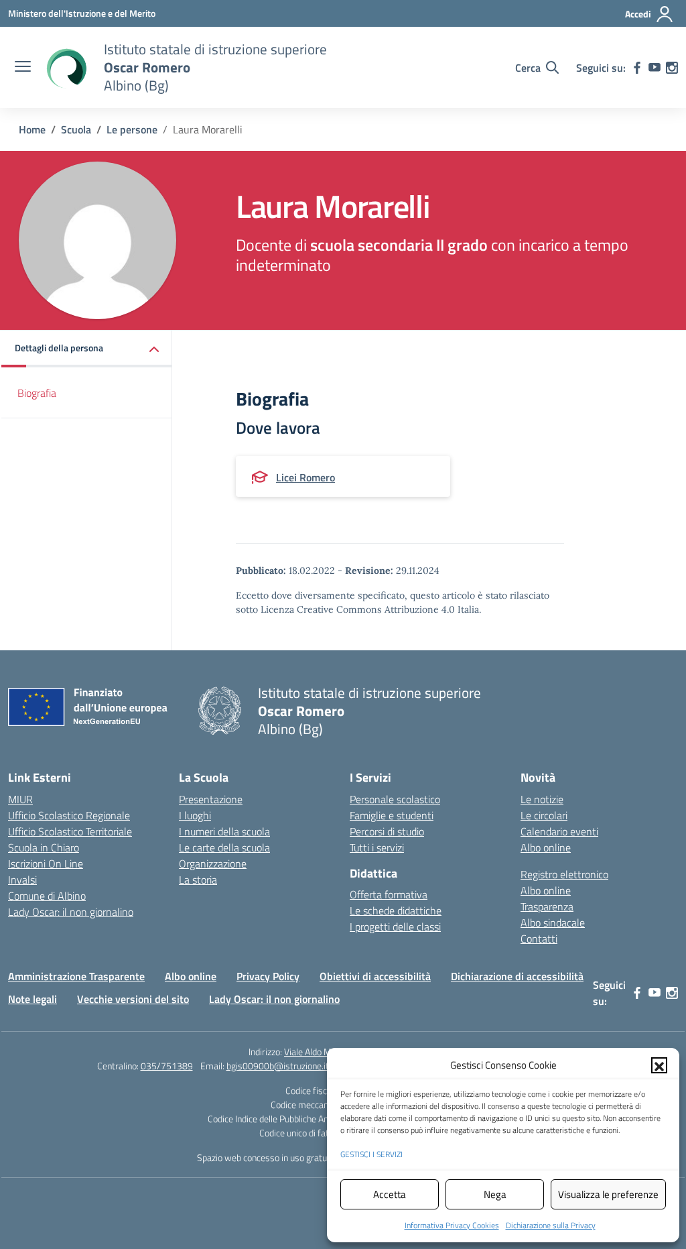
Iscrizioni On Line (45, 863)
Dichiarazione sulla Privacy (551, 1225)
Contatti (539, 939)
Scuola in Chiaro (43, 847)
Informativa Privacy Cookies (452, 1225)
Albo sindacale (553, 922)
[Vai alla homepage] (65, 68)
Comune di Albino (47, 896)
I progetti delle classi (395, 926)
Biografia (36, 393)
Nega (495, 1194)
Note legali (32, 999)
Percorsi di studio (387, 831)
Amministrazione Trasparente (76, 976)
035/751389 (167, 1066)
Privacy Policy (267, 976)
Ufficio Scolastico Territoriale (70, 831)
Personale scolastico (395, 799)
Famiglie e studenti (391, 815)
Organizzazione (213, 863)
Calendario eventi (559, 831)
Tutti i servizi (377, 847)
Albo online (546, 847)
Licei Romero (305, 477)
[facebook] (637, 68)
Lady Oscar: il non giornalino (70, 912)
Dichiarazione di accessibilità (517, 976)
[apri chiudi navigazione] (23, 68)
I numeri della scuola (224, 831)
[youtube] (654, 68)
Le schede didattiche (395, 910)
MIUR (20, 799)
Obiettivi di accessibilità (375, 976)
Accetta (389, 1194)
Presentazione (211, 799)
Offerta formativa (388, 894)
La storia (198, 880)
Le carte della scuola (224, 847)
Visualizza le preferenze (608, 1194)
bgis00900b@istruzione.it (277, 1066)
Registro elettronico (564, 874)
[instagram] (672, 68)
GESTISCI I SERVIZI (371, 1154)
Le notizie (542, 799)
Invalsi (22, 880)
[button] (659, 1065)
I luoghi (195, 815)
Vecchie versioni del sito (133, 999)
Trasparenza (547, 906)
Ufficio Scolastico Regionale (69, 815)
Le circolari (544, 815)
